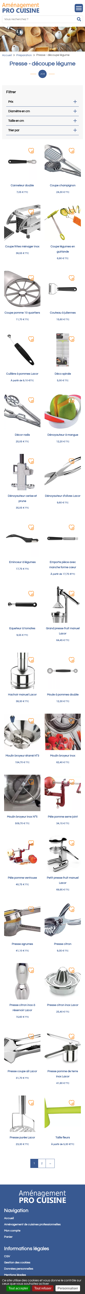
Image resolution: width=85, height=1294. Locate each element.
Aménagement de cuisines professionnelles (32, 1224)
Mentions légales (15, 1275)
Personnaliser (68, 1288)
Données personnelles (18, 1268)
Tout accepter (18, 1288)
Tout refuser (42, 1288)
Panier (8, 1236)
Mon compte (12, 1230)
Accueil (7, 55)
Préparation (24, 55)
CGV (7, 1256)
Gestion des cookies (17, 1262)
